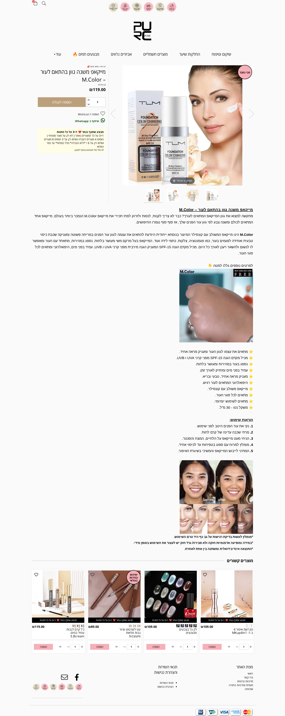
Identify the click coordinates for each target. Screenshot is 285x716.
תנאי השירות (167, 683)
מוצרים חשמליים (155, 54)
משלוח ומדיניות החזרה (241, 685)
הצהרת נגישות (165, 686)
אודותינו (249, 689)
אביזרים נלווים (121, 54)
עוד (58, 54)
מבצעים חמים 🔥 (86, 54)
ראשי (250, 673)
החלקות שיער (189, 54)
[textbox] (161, 669)
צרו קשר (248, 677)
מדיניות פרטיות (245, 681)
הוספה (212, 647)
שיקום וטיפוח (221, 54)
